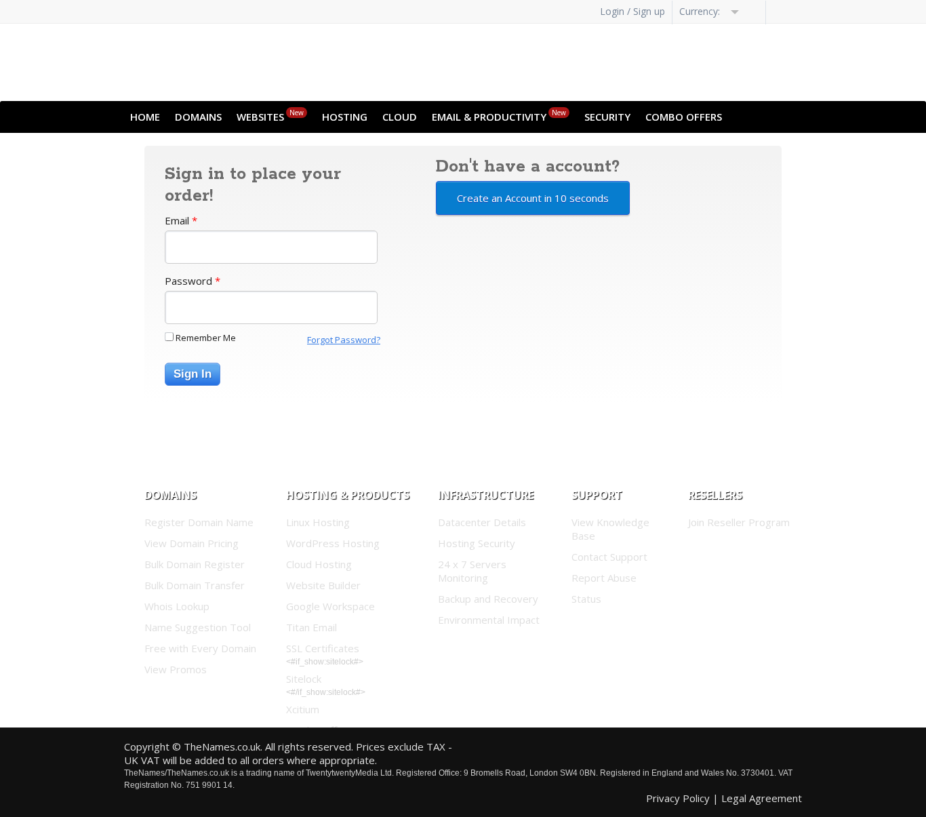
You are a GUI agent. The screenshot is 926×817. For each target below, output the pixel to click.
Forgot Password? (343, 340)
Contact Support (609, 556)
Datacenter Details (482, 522)
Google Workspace (330, 606)
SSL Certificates (322, 648)
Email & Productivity (499, 115)
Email (181, 220)
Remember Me (206, 338)
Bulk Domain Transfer (194, 585)
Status (586, 598)
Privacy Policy (678, 798)
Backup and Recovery (488, 598)
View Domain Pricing (191, 543)
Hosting (344, 116)
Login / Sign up (632, 11)
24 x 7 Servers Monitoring (472, 570)
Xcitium (302, 709)
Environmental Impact (489, 619)
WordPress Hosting (333, 543)
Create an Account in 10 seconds (533, 198)
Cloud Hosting (319, 564)
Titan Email (311, 627)
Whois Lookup (176, 606)
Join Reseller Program (739, 522)
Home (145, 116)
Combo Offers (683, 116)
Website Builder (323, 585)
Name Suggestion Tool (197, 627)
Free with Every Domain (200, 648)
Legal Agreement (761, 798)
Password (192, 280)
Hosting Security (476, 543)
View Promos (175, 669)
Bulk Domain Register (194, 564)
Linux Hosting (318, 522)
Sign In (193, 373)
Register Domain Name (199, 522)
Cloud (399, 116)
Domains (198, 116)
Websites (270, 115)
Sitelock (303, 678)
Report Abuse (604, 577)
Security (607, 116)
